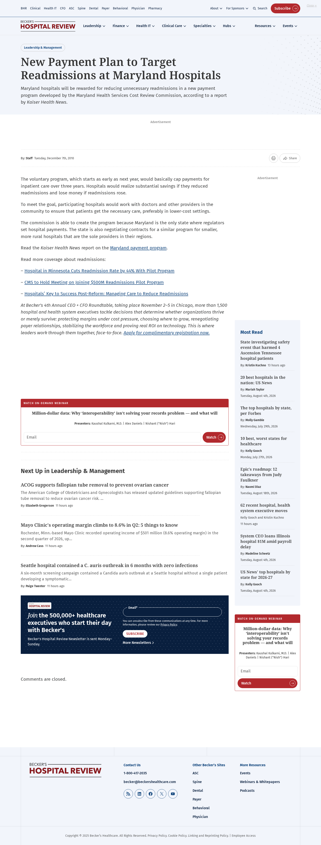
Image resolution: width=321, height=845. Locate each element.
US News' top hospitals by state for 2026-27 (265, 574)
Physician (138, 8)
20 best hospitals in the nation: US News (262, 380)
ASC (71, 8)
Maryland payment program (138, 248)
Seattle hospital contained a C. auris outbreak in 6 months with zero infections (109, 565)
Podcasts (247, 790)
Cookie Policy (177, 836)
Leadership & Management (43, 48)
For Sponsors (235, 8)
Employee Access (244, 836)
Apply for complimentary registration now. (167, 333)
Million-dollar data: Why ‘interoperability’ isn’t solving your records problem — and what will (124, 413)
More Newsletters (137, 643)
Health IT (50, 8)
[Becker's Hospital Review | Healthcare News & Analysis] (48, 26)
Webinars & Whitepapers (260, 782)
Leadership (92, 26)
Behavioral (120, 8)
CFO (63, 8)
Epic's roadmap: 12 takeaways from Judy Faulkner (261, 474)
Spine (82, 8)
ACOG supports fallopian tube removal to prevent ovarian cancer (95, 485)
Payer (105, 8)
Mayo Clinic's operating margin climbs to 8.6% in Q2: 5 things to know (100, 525)
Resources (263, 26)
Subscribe (282, 8)
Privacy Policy (168, 624)
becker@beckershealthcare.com (150, 782)
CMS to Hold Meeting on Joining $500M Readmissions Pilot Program (94, 282)
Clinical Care (172, 26)
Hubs (227, 26)
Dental (93, 8)
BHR (24, 8)
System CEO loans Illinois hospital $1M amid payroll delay (266, 541)
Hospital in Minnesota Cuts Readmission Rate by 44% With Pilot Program (99, 271)
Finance (119, 26)
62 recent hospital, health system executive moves (265, 507)
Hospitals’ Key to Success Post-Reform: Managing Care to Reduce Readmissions (106, 294)
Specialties (202, 26)
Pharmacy (155, 8)
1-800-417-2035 (135, 773)
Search (262, 8)
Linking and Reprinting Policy (208, 836)
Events (288, 26)
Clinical (35, 8)
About (214, 8)
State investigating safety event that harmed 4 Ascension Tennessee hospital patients (265, 350)
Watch (211, 437)
